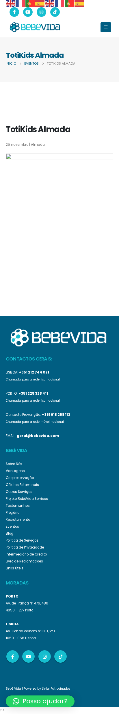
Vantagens (15, 471)
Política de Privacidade (25, 547)
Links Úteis (14, 568)
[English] (11, 3)
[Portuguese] (30, 3)
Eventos (12, 526)
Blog (9, 533)
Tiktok (60, 656)
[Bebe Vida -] (35, 26)
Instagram (44, 656)
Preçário (12, 512)
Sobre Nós (14, 464)
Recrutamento (18, 519)
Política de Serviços (22, 540)
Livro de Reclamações (24, 561)
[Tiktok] (55, 12)
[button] (40, 701)
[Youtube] (28, 12)
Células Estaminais (22, 484)
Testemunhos (18, 505)
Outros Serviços (19, 491)
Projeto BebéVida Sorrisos (27, 498)
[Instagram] (41, 12)
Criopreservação (20, 478)
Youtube (28, 656)
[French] (20, 3)
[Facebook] (14, 12)
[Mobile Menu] (106, 27)
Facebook (12, 656)
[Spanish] (40, 3)
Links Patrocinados (56, 688)
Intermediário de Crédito (26, 554)
